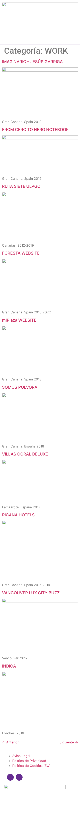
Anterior (10, 742)
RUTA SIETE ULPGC (21, 186)
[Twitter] (19, 777)
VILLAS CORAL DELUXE (25, 454)
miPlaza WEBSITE (19, 320)
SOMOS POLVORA (19, 387)
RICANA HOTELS (18, 514)
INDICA (9, 666)
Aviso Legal (21, 756)
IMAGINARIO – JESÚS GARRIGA (32, 61)
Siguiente (68, 742)
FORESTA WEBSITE (21, 253)
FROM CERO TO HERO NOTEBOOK (35, 129)
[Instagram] (10, 777)
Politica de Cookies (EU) (31, 766)
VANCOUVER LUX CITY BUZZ (31, 592)
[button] (40, 38)
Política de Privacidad (29, 761)
